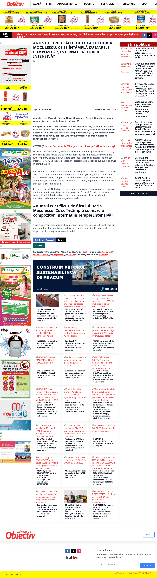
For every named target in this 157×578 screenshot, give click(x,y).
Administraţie (67, 3)
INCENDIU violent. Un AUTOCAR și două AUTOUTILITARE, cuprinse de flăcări (47, 344)
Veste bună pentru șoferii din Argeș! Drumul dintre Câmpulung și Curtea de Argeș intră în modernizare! (144, 109)
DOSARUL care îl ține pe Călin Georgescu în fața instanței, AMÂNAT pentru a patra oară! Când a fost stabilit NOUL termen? (145, 71)
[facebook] (144, 35)
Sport (146, 3)
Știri (49, 3)
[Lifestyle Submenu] (137, 4)
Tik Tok (71, 254)
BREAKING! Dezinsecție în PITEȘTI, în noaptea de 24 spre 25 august (103, 442)
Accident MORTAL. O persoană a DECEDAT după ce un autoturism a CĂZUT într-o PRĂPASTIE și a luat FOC (74, 444)
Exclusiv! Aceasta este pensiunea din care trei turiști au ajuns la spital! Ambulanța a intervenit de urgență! (47, 510)
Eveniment (108, 3)
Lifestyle (129, 3)
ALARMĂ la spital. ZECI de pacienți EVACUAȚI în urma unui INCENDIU (75, 474)
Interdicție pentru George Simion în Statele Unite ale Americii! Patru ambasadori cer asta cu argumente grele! (145, 128)
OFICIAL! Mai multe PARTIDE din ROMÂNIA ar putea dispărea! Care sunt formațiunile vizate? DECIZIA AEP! (145, 90)
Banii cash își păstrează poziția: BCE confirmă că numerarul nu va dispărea (75, 345)
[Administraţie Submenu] (79, 4)
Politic (89, 3)
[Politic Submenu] (96, 4)
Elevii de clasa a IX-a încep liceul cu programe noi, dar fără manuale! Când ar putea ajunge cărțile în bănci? (77, 35)
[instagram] (154, 35)
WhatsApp (103, 254)
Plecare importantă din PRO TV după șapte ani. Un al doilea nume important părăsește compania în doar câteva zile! (75, 314)
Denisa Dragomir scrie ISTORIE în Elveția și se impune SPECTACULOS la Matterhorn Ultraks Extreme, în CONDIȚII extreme (103, 477)
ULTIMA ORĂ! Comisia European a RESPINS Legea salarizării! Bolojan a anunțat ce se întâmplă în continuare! (145, 165)
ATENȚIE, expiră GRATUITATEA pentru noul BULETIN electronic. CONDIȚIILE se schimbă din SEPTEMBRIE (46, 477)
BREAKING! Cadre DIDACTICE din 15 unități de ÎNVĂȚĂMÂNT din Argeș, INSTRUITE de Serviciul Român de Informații (74, 511)
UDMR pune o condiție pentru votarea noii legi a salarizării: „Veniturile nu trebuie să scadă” (103, 345)
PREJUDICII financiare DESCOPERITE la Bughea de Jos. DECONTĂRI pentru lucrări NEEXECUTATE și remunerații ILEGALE (103, 511)
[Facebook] (67, 551)
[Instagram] (79, 551)
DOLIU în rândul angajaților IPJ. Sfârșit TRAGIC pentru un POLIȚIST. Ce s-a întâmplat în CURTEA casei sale (47, 444)
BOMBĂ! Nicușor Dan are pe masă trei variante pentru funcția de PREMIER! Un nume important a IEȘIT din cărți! (145, 146)
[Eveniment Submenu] (118, 4)
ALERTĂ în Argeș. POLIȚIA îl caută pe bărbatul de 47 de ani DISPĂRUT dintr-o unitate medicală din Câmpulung (103, 376)
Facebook (86, 251)
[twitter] (149, 35)
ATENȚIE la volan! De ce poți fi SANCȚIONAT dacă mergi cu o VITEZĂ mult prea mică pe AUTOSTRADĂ (103, 313)
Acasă (37, 3)
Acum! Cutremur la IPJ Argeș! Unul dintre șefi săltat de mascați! (80, 146)
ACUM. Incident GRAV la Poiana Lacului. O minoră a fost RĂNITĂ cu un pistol (144, 183)
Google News (58, 254)
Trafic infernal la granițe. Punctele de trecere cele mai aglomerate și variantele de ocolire (74, 406)
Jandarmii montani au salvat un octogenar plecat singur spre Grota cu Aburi (75, 374)
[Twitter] (73, 551)
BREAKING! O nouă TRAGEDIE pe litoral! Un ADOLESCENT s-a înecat (46, 374)
